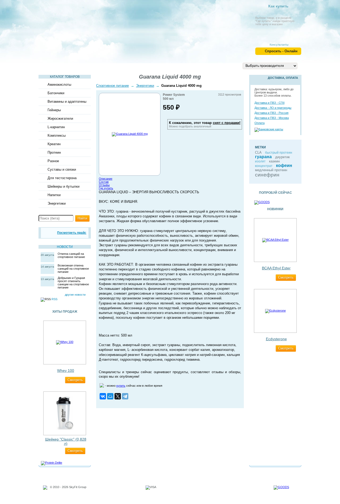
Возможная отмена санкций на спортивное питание (73, 268)
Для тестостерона (62, 178)
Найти (82, 218)
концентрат (264, 166)
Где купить (106, 188)
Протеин (54, 152)
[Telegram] (125, 396)
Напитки (54, 195)
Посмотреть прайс (71, 233)
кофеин (284, 165)
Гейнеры (54, 110)
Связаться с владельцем (67, 493)
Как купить (278, 6)
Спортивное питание (112, 86)
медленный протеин (271, 170)
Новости (65, 247)
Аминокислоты (59, 85)
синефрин (267, 175)
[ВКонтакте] (103, 396)
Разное (53, 161)
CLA (258, 152)
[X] (117, 396)
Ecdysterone (276, 339)
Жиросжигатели (60, 118)
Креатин (54, 144)
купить (120, 385)
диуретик (282, 157)
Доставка (200, 65)
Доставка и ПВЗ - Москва (271, 117)
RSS (54, 299)
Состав (104, 181)
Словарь (97, 65)
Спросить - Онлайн (281, 51)
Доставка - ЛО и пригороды (272, 107)
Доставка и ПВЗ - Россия (271, 112)
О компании (170, 65)
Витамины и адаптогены (67, 102)
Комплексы (57, 135)
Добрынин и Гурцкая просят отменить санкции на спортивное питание (73, 282)
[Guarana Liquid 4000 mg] (130, 133)
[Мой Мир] (110, 396)
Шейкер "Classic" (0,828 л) (65, 441)
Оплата (259, 122)
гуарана (263, 156)
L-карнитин (56, 127)
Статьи (50, 65)
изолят (260, 161)
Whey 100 (65, 370)
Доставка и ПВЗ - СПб (269, 102)
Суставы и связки (62, 169)
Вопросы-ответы (132, 65)
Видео (73, 65)
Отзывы (104, 185)
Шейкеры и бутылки (63, 186)
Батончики (56, 93)
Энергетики (57, 203)
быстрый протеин (278, 152)
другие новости (75, 294)
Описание (105, 178)
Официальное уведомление (69, 490)
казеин (274, 161)
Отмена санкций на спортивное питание (71, 255)
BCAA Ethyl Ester (276, 268)
